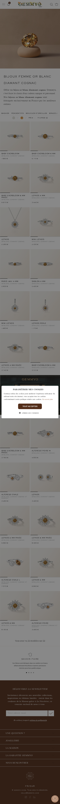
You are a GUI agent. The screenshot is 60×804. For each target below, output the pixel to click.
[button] (30, 413)
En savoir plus (47, 399)
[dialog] (29, 402)
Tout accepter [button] (30, 406)
